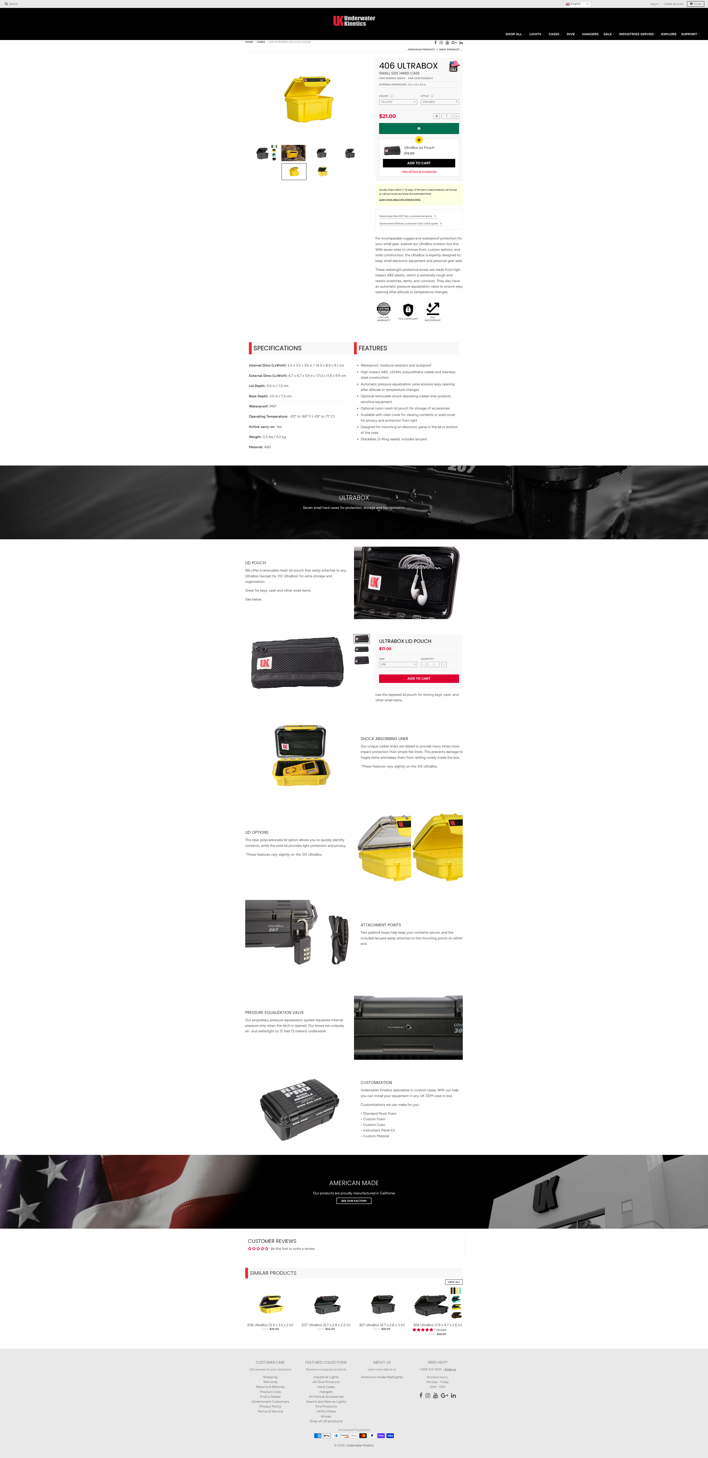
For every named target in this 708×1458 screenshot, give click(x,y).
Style (425, 95)
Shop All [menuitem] (514, 34)
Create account (673, 4)
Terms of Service (270, 1411)
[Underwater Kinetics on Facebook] (435, 42)
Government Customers (270, 1401)
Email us (450, 1369)
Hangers (326, 1392)
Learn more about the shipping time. (400, 199)
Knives (326, 1416)
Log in (654, 4)
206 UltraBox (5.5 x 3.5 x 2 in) (270, 1325)
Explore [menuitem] (668, 34)
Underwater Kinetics (360, 1445)
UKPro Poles (326, 1411)
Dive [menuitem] (571, 34)
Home (249, 41)
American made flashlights (382, 1377)
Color (383, 95)
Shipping (270, 1377)
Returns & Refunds (270, 1387)
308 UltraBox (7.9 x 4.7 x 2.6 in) (437, 1325)
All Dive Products (326, 1382)
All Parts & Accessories (326, 1396)
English (575, 3)
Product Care (270, 1392)
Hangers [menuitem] (590, 34)
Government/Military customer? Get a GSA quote (409, 223)
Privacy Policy (270, 1406)
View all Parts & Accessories (419, 171)
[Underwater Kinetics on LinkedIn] (461, 42)
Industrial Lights (326, 1377)
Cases (261, 41)
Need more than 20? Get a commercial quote (406, 216)
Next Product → (451, 49)
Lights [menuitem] (535, 34)
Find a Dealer (270, 1396)
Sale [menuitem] (607, 34)
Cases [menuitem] (554, 34)
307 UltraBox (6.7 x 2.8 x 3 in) (382, 1325)
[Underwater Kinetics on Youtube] (447, 42)
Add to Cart (419, 163)
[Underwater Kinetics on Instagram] (441, 42)
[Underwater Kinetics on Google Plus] (454, 42)
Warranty (270, 1382)
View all (454, 1281)
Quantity (427, 658)
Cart (698, 4)
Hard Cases (326, 1387)
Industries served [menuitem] (636, 34)
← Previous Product (420, 49)
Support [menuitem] (689, 34)
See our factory (354, 1200)
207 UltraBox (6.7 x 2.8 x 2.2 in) (326, 1325)
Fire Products (326, 1406)
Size (382, 658)
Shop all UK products (326, 1421)
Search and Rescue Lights (326, 1401)
